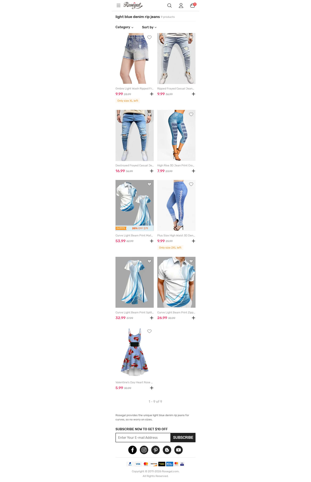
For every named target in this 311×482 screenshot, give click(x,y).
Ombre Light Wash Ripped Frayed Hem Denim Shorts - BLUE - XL (134, 88)
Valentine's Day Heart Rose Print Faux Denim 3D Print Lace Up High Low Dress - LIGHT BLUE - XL (134, 382)
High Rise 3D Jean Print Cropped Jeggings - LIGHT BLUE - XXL (176, 165)
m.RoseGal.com (136, 5)
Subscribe (183, 437)
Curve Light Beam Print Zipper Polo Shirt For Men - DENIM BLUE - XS (176, 312)
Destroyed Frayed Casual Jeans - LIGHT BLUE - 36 (134, 165)
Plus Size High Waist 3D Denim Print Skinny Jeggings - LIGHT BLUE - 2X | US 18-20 (176, 235)
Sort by (148, 27)
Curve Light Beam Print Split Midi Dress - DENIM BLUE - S (134, 312)
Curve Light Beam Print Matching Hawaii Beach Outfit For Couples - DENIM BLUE (134, 235)
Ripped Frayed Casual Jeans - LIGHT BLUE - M (176, 88)
